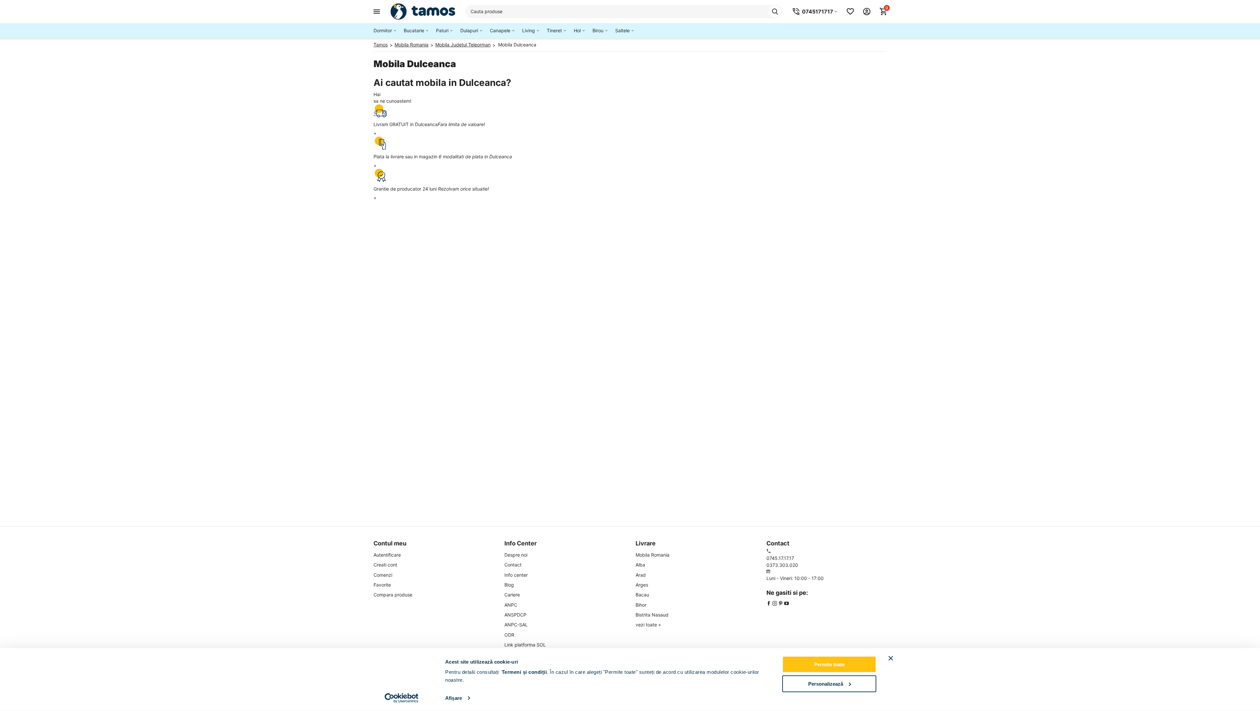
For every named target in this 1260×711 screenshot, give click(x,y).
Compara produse (393, 594)
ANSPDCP (515, 615)
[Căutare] (775, 11)
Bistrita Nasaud (652, 615)
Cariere (512, 594)
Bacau (642, 594)
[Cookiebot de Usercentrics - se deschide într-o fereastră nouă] (401, 698)
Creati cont (385, 564)
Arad (641, 575)
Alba (640, 564)
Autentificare (387, 555)
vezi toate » (648, 624)
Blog (509, 585)
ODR (509, 635)
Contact (512, 564)
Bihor (641, 605)
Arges (642, 585)
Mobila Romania (652, 555)
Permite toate (829, 664)
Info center (516, 575)
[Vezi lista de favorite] (850, 11)
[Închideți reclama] (890, 658)
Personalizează (825, 683)
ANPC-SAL (516, 624)
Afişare (453, 698)
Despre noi (515, 555)
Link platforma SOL (525, 644)
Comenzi (383, 575)
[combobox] (624, 11)
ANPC (510, 605)
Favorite (382, 585)
